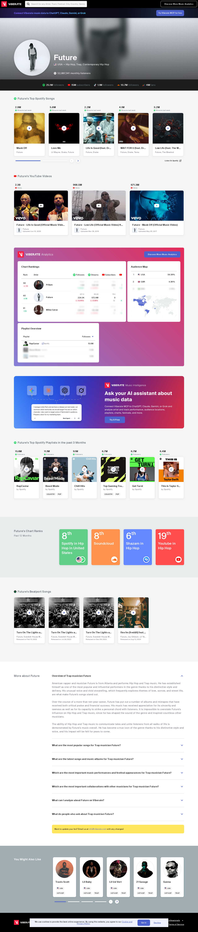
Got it (143, 922)
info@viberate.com (97, 829)
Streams (94, 275)
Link (43, 343)
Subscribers (110, 275)
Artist (36, 275)
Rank (25, 275)
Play (29, 128)
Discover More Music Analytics (178, 4)
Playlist (26, 336)
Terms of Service (176, 924)
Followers (80, 275)
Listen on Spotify (171, 161)
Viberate (11, 4)
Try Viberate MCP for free (170, 13)
